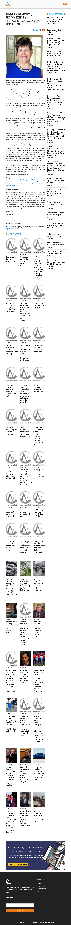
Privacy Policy (41, 886)
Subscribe (20, 910)
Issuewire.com (37, 90)
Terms (39, 883)
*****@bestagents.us (12, 220)
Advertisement (41, 889)
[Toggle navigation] (65, 4)
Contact (39, 891)
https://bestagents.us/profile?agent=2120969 (20, 180)
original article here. (12, 229)
